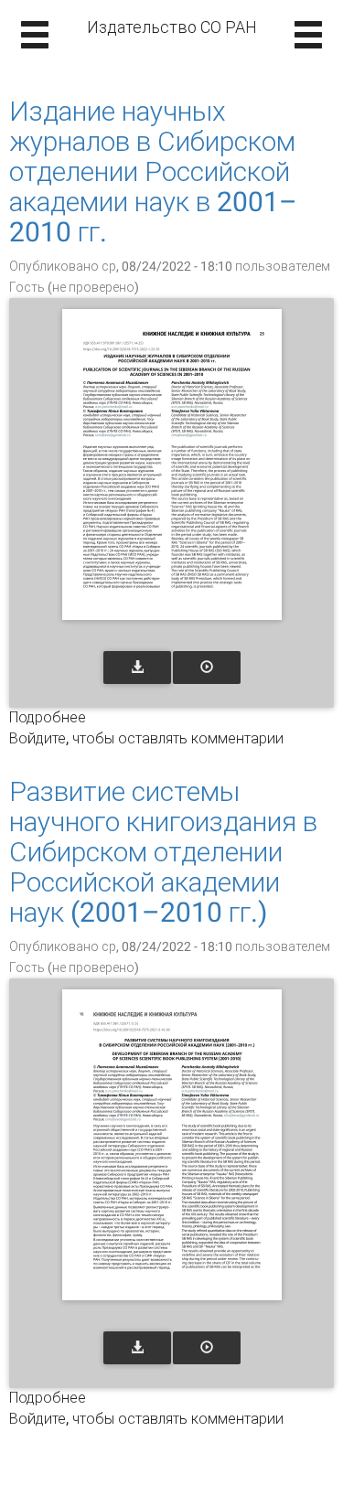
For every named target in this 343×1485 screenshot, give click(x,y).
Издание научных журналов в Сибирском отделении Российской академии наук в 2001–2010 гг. (153, 171)
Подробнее (47, 717)
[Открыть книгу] (172, 464)
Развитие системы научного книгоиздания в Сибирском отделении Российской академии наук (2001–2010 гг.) (163, 851)
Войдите (37, 738)
